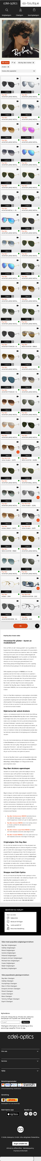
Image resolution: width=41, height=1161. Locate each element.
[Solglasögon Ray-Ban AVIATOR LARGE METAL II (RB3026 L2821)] (30, 356)
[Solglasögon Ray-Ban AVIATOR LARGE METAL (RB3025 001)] (30, 174)
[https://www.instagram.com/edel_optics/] (30, 1114)
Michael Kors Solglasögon (11, 960)
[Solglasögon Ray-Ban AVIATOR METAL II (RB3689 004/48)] (10, 197)
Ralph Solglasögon (8, 966)
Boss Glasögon (7, 996)
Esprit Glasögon (7, 1001)
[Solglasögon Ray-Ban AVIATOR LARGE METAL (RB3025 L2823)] (30, 197)
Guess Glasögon (7, 994)
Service (4, 1061)
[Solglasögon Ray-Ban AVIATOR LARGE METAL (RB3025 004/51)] (30, 288)
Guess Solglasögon (8, 963)
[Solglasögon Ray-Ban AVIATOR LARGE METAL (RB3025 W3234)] (30, 242)
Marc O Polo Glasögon (9, 986)
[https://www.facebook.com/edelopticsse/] (26, 1114)
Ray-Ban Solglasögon (9, 945)
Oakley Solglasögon (8, 948)
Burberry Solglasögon (9, 968)
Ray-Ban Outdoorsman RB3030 (16, 816)
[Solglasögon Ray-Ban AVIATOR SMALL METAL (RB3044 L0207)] (30, 470)
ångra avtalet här (20, 1144)
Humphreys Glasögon (9, 983)
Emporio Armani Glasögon (11, 988)
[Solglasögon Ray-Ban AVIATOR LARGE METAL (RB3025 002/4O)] (10, 220)
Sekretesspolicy (28, 1148)
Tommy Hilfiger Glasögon (11, 999)
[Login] (20, 10)
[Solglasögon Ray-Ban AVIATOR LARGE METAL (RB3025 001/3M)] (10, 560)
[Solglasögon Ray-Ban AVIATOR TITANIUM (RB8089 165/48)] (10, 333)
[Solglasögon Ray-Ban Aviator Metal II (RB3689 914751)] (10, 515)
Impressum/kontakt (20, 1151)
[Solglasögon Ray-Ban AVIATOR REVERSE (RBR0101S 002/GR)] (10, 606)
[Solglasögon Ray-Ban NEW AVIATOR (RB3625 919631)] (10, 538)
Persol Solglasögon (8, 950)
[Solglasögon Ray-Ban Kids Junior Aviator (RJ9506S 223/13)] (10, 447)
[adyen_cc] (3, 1085)
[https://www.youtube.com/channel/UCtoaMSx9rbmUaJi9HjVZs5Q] (35, 1114)
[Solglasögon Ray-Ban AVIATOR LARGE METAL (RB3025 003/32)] (30, 379)
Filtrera (6, 62)
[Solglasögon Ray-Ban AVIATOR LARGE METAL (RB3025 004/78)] (10, 152)
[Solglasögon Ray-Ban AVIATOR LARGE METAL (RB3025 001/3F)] (10, 242)
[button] (10, 3)
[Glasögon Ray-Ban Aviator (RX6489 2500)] (10, 583)
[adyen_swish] (27, 1085)
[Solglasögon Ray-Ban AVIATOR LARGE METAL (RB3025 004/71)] (10, 310)
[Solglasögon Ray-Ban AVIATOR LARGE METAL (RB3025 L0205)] (10, 174)
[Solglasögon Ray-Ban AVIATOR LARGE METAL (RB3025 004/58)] (30, 310)
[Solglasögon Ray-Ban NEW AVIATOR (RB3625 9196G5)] (30, 333)
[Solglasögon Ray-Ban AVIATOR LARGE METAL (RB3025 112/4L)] (10, 265)
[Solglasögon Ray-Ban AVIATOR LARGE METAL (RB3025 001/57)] (10, 288)
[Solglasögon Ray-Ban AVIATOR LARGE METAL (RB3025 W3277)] (30, 560)
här (24, 1028)
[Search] (6, 10)
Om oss (4, 1051)
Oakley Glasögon (7, 981)
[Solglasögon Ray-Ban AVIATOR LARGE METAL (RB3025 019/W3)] (30, 83)
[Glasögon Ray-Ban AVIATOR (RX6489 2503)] (30, 606)
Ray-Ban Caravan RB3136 (14, 823)
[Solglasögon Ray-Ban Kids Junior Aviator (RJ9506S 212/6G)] (30, 492)
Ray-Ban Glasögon (8, 978)
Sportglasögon (33, 15)
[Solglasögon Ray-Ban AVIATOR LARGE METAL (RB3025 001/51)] (10, 129)
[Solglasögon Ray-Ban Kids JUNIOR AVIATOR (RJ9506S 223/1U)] (30, 583)
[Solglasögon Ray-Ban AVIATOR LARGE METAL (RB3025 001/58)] (10, 106)
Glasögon (19, 15)
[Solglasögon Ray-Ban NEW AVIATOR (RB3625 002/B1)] (30, 447)
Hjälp (3, 1071)
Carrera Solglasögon (9, 953)
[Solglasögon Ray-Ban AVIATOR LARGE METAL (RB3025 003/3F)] (30, 106)
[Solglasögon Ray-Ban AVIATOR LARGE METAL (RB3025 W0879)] (30, 424)
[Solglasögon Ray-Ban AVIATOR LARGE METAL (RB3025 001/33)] (30, 538)
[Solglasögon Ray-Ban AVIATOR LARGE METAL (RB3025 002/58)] (30, 265)
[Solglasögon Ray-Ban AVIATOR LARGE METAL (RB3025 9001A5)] (10, 401)
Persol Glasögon (7, 991)
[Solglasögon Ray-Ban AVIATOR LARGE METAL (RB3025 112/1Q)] (30, 129)
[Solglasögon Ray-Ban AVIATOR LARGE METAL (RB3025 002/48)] (10, 83)
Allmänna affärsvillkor (14, 1148)
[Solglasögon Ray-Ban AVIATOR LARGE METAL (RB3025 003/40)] (30, 401)
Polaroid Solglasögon (9, 955)
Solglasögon (6, 15)
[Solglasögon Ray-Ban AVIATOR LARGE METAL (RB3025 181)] (10, 470)
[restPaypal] (14, 1085)
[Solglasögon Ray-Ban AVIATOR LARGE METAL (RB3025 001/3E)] (10, 424)
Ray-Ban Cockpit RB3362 (14, 834)
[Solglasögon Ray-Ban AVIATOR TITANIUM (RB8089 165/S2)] (10, 379)
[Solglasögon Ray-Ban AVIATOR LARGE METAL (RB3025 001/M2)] (10, 356)
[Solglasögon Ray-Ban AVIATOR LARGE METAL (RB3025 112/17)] (30, 152)
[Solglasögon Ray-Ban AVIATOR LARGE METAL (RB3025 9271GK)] (10, 492)
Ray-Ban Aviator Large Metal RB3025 (18, 830)
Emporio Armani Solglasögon (12, 958)
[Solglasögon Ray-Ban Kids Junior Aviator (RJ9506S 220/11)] (30, 515)
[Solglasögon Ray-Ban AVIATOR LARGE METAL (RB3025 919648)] (30, 220)
